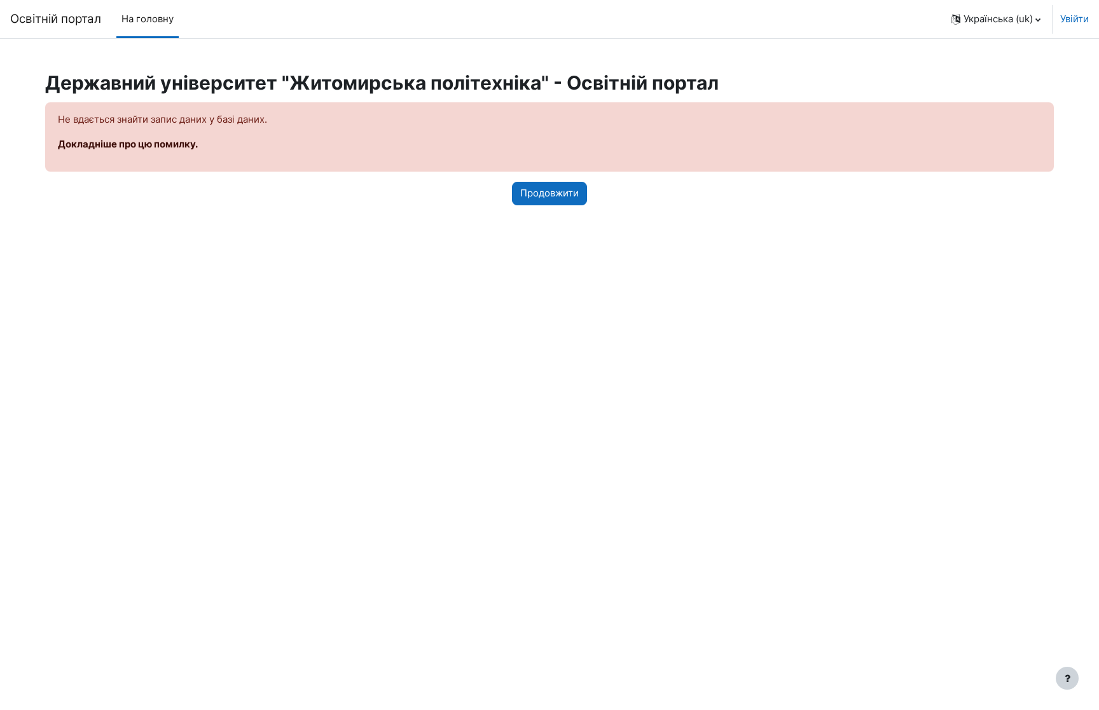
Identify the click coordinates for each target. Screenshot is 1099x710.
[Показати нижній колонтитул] (1067, 678)
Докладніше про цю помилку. (128, 144)
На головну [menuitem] (147, 19)
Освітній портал (55, 18)
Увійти (1074, 19)
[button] (996, 19)
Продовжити (549, 193)
